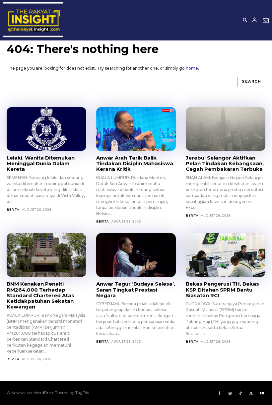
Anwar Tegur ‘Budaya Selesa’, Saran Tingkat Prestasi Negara (135, 290)
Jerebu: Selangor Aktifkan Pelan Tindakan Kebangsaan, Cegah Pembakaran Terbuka (225, 163)
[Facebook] (219, 392)
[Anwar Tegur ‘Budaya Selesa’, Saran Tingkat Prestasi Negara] (136, 255)
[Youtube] (261, 392)
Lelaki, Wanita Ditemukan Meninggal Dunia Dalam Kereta (41, 163)
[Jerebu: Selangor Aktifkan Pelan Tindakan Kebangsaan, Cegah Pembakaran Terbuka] (225, 129)
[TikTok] (240, 392)
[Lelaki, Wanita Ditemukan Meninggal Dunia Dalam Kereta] (46, 129)
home (192, 68)
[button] (245, 21)
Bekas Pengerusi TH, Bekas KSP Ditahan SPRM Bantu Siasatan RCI (222, 290)
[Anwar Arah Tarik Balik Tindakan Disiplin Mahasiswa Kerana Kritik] (136, 129)
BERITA (13, 209)
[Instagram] (230, 392)
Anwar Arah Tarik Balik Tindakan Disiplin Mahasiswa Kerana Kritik (134, 163)
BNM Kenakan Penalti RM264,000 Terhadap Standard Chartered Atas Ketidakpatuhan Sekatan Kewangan (40, 295)
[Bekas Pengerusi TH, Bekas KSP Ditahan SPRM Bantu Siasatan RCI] (225, 255)
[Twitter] (251, 392)
